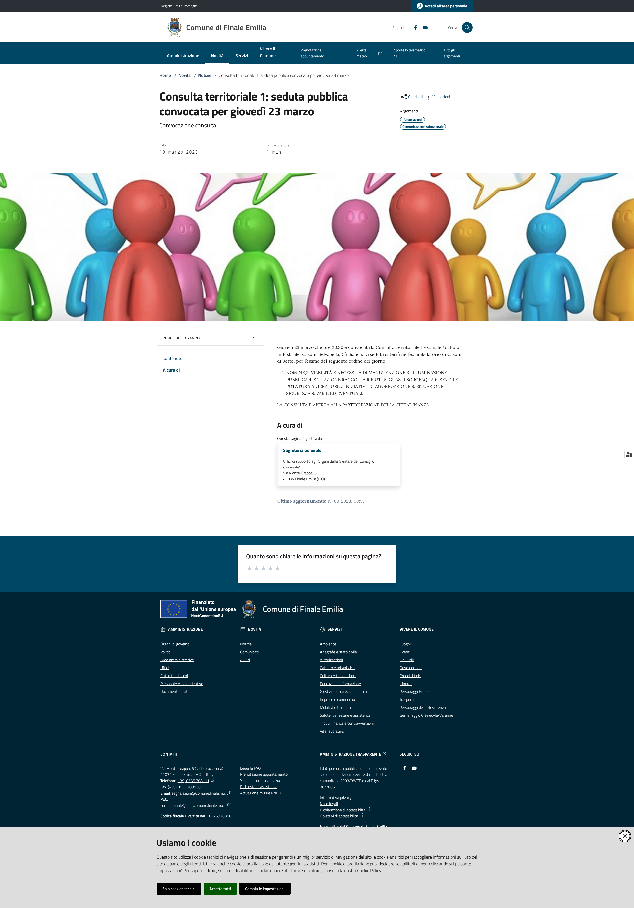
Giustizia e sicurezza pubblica (343, 691)
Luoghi (405, 644)
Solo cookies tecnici (178, 889)
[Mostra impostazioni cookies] (629, 454)
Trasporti (407, 699)
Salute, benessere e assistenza (345, 715)
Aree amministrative (177, 660)
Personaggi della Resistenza (423, 707)
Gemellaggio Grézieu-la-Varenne (426, 715)
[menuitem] (183, 56)
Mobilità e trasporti (335, 707)
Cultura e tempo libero (338, 676)
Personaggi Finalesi (415, 691)
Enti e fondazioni (174, 676)
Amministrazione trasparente (350, 754)
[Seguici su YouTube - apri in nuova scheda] (423, 27)
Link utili (407, 660)
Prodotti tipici (410, 676)
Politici (165, 652)
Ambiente (328, 644)
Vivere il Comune (417, 629)
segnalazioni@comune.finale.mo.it (200, 793)
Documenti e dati (174, 691)
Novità (184, 75)
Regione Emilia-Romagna (179, 5)
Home (165, 75)
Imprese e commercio (337, 699)
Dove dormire (411, 668)
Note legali (329, 804)
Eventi (405, 652)
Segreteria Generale (302, 450)
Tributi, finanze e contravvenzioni (347, 723)
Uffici (164, 668)
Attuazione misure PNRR (260, 793)
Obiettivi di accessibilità (339, 816)
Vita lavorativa (332, 731)
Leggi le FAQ (250, 768)
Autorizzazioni (331, 660)
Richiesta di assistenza (258, 787)
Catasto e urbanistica (337, 668)
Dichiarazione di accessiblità (342, 810)
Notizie (204, 75)
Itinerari (406, 684)
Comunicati (249, 652)
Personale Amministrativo (181, 684)
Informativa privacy (336, 797)
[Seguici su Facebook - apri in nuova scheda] (413, 27)
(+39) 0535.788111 (193, 781)
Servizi (335, 629)
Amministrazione (185, 629)
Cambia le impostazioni (265, 889)
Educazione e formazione (340, 684)
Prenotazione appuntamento (264, 774)
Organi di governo (174, 644)
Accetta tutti (220, 889)
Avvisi (245, 660)
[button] (467, 27)
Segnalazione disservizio (260, 780)
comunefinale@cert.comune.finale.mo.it (193, 805)
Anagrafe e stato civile (338, 652)
